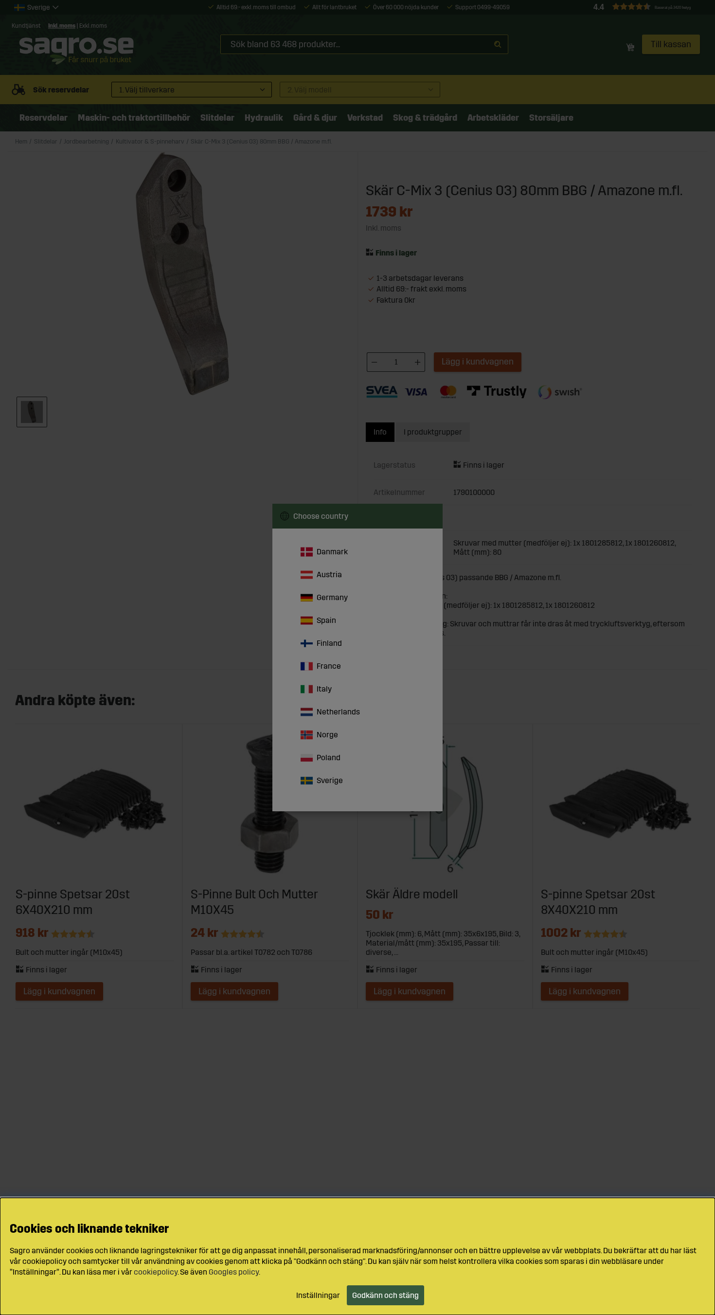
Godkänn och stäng (385, 1295)
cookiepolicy (156, 1272)
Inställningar (318, 1295)
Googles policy (234, 1272)
